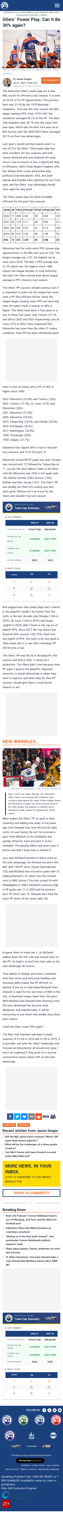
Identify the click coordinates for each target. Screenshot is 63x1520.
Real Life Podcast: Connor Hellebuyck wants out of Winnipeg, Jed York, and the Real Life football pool (31, 1219)
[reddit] (38, 1116)
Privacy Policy (12, 1469)
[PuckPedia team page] (53, 1116)
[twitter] (17, 1116)
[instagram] (49, 1410)
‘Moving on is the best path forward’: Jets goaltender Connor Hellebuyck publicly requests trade (30, 1240)
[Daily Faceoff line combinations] (45, 1116)
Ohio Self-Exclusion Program (19, 1488)
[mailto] (31, 1116)
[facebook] (10, 1116)
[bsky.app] (24, 1116)
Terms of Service (28, 1469)
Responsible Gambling (48, 1469)
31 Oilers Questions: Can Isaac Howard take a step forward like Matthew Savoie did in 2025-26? (32, 1261)
